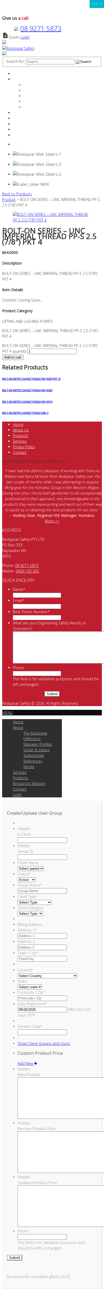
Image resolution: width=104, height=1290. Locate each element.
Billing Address (30, 924)
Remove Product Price (36, 1128)
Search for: (15, 61)
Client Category (30, 907)
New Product (29, 1074)
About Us (21, 429)
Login (25, 37)
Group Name (30, 885)
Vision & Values (36, 95)
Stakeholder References (43, 101)
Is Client (24, 834)
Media (28, 107)
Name (19, 589)
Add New (26, 1063)
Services (20, 112)
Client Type (27, 896)
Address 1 (27, 930)
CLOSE (97, 4)
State (22, 981)
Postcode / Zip (31, 992)
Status (24, 873)
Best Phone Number (31, 611)
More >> (52, 521)
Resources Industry (29, 123)
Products (20, 118)
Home (18, 73)
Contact (19, 129)
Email (18, 600)
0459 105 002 (27, 571)
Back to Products (17, 193)
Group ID (25, 851)
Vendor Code (30, 1026)
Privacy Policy (24, 446)
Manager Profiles (37, 90)
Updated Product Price (37, 1182)
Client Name (28, 862)
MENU (7, 712)
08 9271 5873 (40, 28)
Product (9, 199)
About (18, 79)
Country (25, 969)
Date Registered (32, 1003)
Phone (18, 667)
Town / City (28, 952)
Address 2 (26, 941)
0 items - (26, 144)
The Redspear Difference (44, 84)
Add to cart (12, 357)
